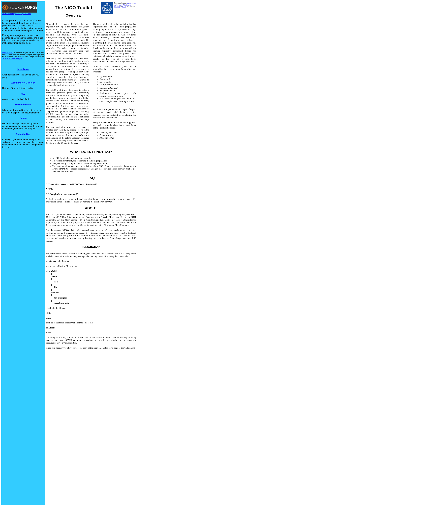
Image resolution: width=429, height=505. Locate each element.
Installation (23, 69)
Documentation (23, 104)
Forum (23, 118)
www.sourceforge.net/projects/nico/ (16, 14)
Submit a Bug (23, 134)
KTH (124, 7)
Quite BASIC (7, 53)
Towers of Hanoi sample (12, 59)
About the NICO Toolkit (23, 82)
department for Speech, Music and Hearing (125, 5)
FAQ (23, 94)
